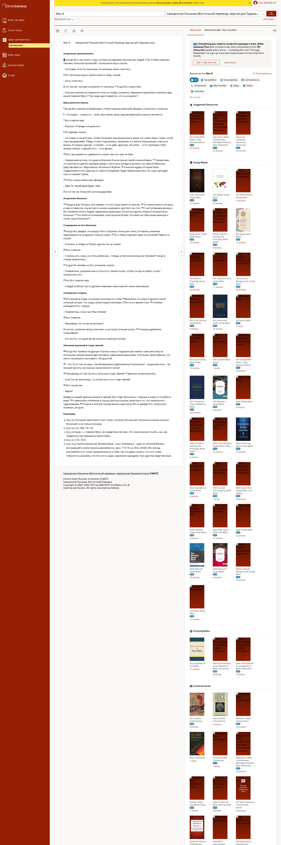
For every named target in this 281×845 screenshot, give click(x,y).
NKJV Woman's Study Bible (220, 570)
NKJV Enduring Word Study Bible (244, 444)
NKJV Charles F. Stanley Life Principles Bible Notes (197, 447)
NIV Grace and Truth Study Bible (221, 321)
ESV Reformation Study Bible (244, 196)
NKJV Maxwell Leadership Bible (198, 531)
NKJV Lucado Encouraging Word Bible (222, 490)
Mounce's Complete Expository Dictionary (241, 141)
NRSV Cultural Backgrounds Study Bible (245, 572)
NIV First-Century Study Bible (198, 321)
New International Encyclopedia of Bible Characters (222, 666)
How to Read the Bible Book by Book (222, 803)
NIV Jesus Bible (243, 320)
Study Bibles (200, 162)
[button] (264, 3)
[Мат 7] (55, 251)
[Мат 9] (181, 251)
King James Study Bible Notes (198, 235)
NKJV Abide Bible (244, 401)
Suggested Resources (205, 104)
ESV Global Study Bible (221, 196)
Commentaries (202, 686)
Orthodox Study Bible (197, 612)
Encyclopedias (201, 631)
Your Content (229, 30)
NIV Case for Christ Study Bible (222, 279)
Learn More (230, 62)
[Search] (271, 14)
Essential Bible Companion (220, 759)
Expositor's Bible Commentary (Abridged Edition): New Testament (222, 141)
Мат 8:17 (71, 439)
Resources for (201, 73)
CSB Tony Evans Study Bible (197, 196)
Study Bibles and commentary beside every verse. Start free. (153, 2)
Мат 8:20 (71, 443)
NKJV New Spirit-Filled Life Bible (221, 531)
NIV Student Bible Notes (221, 361)
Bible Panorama (197, 757)
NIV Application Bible (243, 235)
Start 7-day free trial (206, 62)
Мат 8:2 (70, 420)
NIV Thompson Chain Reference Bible (198, 404)
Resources (195, 30)
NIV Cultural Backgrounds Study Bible (245, 281)
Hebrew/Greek (212, 30)
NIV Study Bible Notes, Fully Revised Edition (197, 140)
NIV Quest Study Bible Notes (198, 361)
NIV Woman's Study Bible (219, 402)
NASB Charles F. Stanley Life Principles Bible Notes (220, 238)
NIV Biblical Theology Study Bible (197, 281)
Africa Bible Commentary (196, 719)
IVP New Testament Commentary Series (245, 805)
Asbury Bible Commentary (219, 719)
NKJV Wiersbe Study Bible (196, 570)
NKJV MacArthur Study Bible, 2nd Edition (244, 490)
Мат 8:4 (70, 428)
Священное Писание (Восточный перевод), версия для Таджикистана (106, 473)
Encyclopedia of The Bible (197, 664)
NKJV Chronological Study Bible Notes (222, 444)
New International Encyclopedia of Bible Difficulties (245, 666)
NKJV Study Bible (244, 530)
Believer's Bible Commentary (243, 719)
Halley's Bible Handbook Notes (198, 803)
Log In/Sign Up (267, 2)
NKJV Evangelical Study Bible (198, 489)
